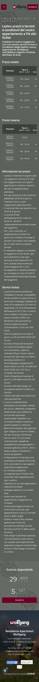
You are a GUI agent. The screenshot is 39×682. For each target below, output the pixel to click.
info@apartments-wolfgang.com (19, 651)
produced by (21, 674)
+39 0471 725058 (24, 648)
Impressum (8, 674)
